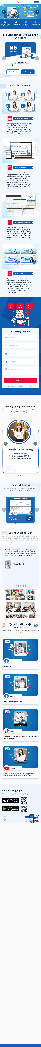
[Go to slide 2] (20, 475)
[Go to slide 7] (25, 586)
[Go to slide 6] (24, 523)
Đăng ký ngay (20, 380)
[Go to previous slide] (4, 12)
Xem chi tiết (13, 72)
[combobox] (20, 360)
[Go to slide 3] (22, 475)
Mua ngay (28, 72)
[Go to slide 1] (18, 475)
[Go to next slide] (37, 12)
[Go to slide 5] (22, 523)
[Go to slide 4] (21, 523)
